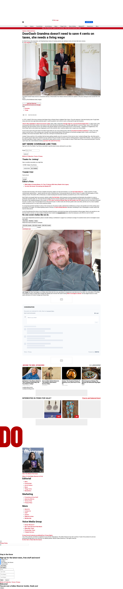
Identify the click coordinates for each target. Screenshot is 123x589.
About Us (27, 509)
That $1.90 (25, 123)
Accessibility (37, 535)
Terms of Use (28, 501)
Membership (28, 518)
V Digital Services (29, 532)
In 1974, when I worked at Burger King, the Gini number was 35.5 (64, 200)
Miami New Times (29, 528)
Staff (26, 512)
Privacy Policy (28, 502)
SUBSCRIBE (27, 168)
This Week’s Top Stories (7, 562)
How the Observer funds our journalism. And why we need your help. (61, 28)
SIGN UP (26, 154)
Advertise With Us (29, 499)
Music (56, 26)
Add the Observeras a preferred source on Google (31, 104)
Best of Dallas (72, 26)
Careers (27, 514)
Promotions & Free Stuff (31, 497)
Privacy (40, 156)
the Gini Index (55, 197)
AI (41, 535)
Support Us (89, 22)
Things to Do (4, 559)
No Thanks (3, 567)
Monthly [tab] (31, 221)
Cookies (32, 535)
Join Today (3, 565)
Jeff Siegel (27, 42)
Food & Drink (39, 26)
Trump (26, 110)
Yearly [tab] (36, 221)
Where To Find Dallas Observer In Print (32, 476)
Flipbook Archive (29, 516)
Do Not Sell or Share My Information (32, 539)
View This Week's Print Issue (30, 473)
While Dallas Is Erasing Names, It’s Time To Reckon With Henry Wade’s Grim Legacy (47, 184)
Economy (27, 108)
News (26, 26)
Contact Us (28, 511)
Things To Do (63, 26)
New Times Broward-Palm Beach (33, 526)
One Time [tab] (25, 221)
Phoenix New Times (30, 530)
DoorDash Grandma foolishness (80, 130)
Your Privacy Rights (47, 535)
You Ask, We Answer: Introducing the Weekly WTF (38, 186)
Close (2, 588)
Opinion (32, 26)
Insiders (3, 561)
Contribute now (26, 229)
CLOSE (24, 179)
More (97, 26)
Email (24, 150)
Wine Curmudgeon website (74, 293)
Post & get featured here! (91, 398)
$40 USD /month (46, 225)
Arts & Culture (48, 26)
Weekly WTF (81, 26)
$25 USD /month (37, 225)
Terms (36, 156)
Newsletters (90, 26)
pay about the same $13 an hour (51, 140)
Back (2, 580)
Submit (7, 580)
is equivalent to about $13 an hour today (39, 123)
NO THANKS (34, 168)
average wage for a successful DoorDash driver (76, 123)
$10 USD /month (27, 225)
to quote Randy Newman (60, 207)
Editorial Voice (31, 31)
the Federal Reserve (77, 191)
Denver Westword (29, 524)
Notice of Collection (27, 156)
